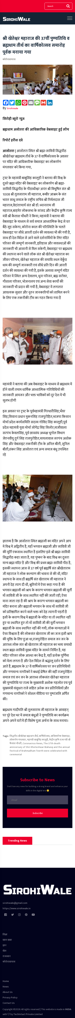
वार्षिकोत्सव (44, 736)
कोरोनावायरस (9, 59)
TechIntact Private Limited (28, 1014)
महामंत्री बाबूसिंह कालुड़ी (37, 740)
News (6, 987)
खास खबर (7, 940)
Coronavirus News (32, 743)
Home (6, 981)
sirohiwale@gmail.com (15, 903)
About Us (8, 992)
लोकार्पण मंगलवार (18, 740)
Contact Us (9, 1003)
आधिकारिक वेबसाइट (60, 736)
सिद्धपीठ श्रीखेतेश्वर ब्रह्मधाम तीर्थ (24, 736)
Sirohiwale (12, 108)
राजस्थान (7, 956)
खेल (4, 951)
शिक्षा (5, 934)
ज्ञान (4, 945)
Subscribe (37, 813)
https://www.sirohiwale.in (17, 908)
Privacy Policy (10, 998)
